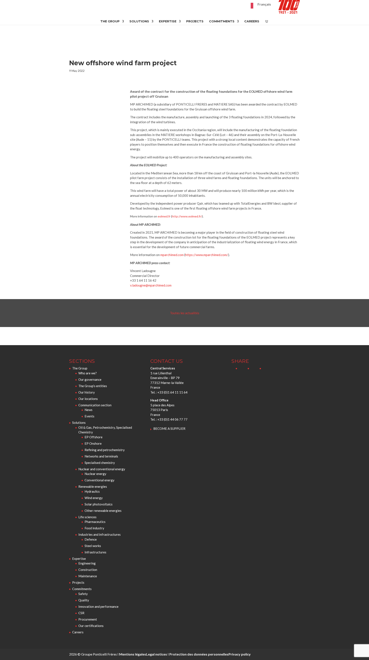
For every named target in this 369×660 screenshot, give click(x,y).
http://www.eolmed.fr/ (187, 216)
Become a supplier (169, 428)
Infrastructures (95, 552)
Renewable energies (92, 486)
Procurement (87, 619)
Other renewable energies (103, 510)
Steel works (93, 546)
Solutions (139, 21)
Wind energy (94, 498)
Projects (195, 21)
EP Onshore (93, 443)
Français (264, 4)
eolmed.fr (164, 216)
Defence (91, 539)
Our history (86, 392)
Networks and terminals (101, 456)
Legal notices (156, 654)
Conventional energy (99, 480)
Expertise (167, 21)
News (88, 410)
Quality (83, 600)
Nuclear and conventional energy (101, 469)
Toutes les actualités (184, 313)
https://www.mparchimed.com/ (206, 255)
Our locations (88, 399)
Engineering (87, 563)
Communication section (94, 405)
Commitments (221, 21)
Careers (251, 21)
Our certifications (91, 626)
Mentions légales (132, 654)
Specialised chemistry (100, 463)
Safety (83, 594)
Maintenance (87, 576)
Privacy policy (239, 654)
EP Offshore (93, 437)
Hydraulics (92, 491)
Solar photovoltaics (99, 504)
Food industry (94, 528)
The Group (110, 21)
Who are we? (87, 373)
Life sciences (87, 517)
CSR (81, 613)
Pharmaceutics (95, 522)
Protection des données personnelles (198, 654)
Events (89, 416)
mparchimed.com (172, 255)
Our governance (89, 379)
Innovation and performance (98, 606)
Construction (87, 570)
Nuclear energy (95, 474)
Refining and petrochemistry (105, 450)
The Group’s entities (92, 386)
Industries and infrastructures (99, 534)
